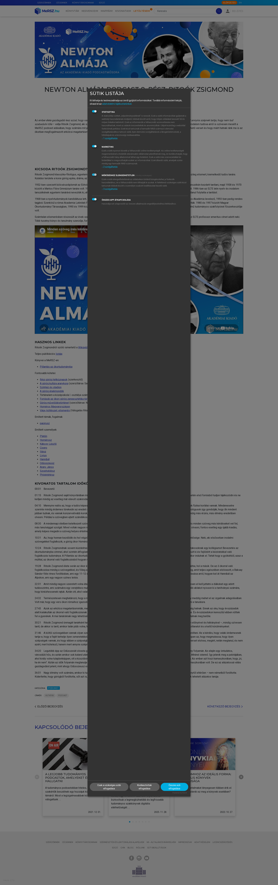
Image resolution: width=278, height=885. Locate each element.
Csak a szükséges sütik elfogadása (109, 787)
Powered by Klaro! (179, 793)
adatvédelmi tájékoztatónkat (117, 103)
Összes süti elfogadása (174, 787)
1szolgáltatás (110, 138)
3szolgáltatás (110, 189)
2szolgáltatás (110, 166)
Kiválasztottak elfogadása (144, 787)
